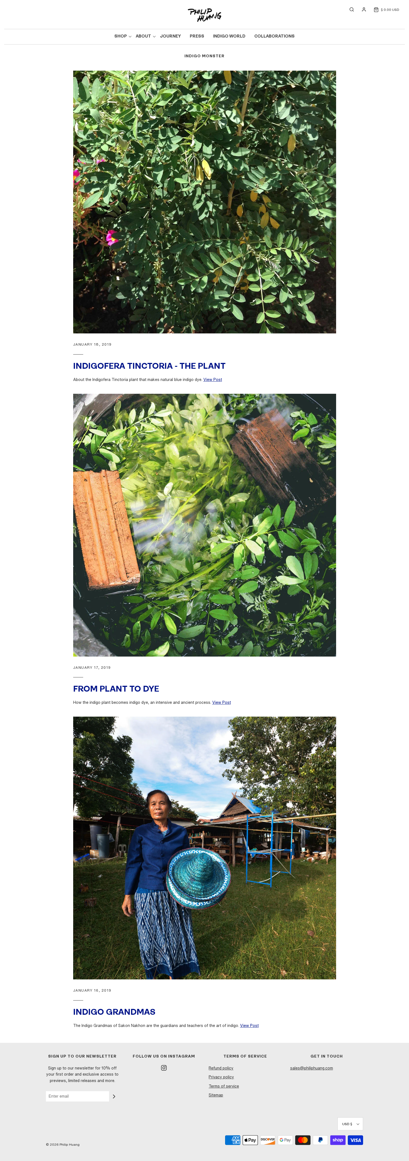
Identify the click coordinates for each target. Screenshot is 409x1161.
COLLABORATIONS (274, 36)
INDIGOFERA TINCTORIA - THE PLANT (149, 366)
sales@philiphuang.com (311, 1068)
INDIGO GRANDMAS (114, 1012)
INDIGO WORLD (229, 36)
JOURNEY (170, 36)
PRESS (197, 36)
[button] (350, 1123)
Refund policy (221, 1068)
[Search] (349, 9)
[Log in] (361, 9)
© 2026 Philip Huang (63, 1144)
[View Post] (204, 202)
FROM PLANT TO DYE (116, 689)
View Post (212, 380)
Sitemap (216, 1095)
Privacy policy (221, 1077)
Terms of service (224, 1086)
